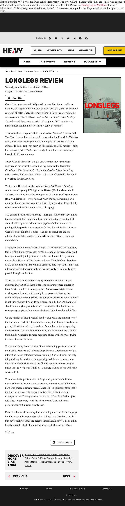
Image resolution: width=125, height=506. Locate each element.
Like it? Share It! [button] (64, 442)
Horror (60, 458)
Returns (48, 489)
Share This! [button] (17, 97)
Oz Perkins (59, 462)
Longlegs (68, 458)
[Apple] (68, 38)
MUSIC (38, 50)
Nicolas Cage (46, 462)
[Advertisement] (62, 22)
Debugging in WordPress (94, 5)
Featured (37, 71)
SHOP (70, 50)
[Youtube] (56, 38)
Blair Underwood (61, 454)
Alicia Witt (32, 454)
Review (39, 91)
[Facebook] (86, 38)
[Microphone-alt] (49, 38)
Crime (28, 458)
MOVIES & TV (54, 50)
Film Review (29, 91)
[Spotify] (80, 38)
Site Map (24, 489)
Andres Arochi (45, 454)
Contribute (107, 489)
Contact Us (71, 495)
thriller (28, 465)
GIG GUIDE (85, 50)
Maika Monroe (32, 462)
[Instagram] (62, 38)
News (27, 61)
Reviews (69, 61)
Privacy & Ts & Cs (77, 489)
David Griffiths (39, 458)
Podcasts (91, 61)
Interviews (47, 61)
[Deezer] (74, 38)
